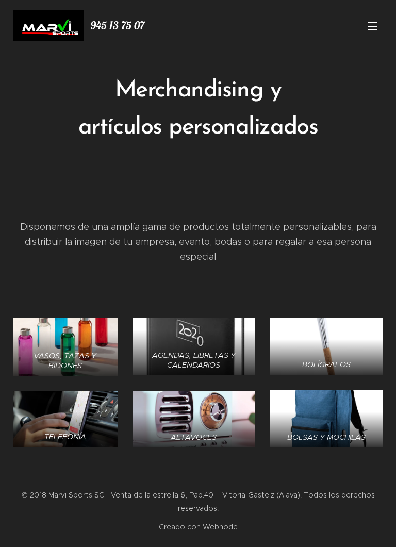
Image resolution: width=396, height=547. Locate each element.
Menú (372, 25)
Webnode (220, 527)
